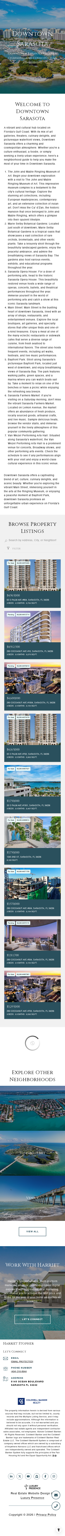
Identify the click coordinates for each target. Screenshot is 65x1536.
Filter (16, 548)
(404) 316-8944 (19, 1371)
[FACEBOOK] (45, 1476)
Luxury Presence (32, 1498)
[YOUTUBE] (28, 1476)
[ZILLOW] (37, 1476)
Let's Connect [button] (32, 1319)
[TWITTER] (20, 1476)
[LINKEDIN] (11, 1476)
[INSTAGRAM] (54, 1476)
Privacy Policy (46, 1515)
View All (32, 1232)
